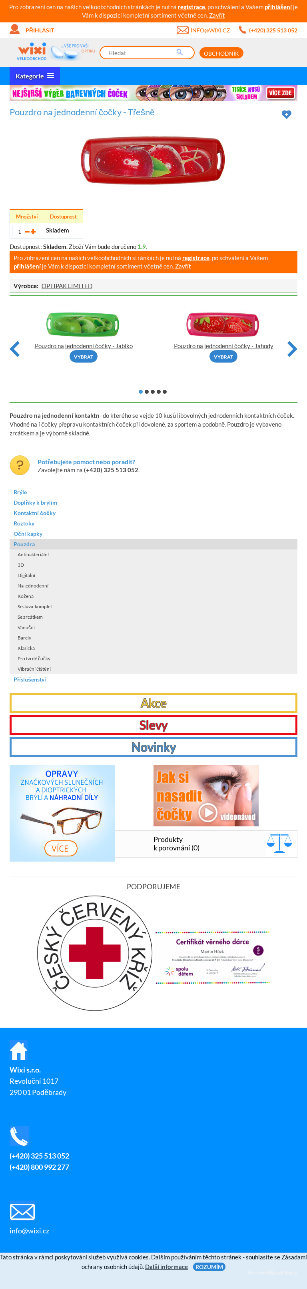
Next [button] (292, 349)
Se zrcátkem (30, 617)
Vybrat (83, 357)
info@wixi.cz (210, 30)
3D (21, 565)
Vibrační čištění (34, 669)
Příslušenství (30, 679)
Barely (24, 638)
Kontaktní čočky (35, 512)
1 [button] (141, 392)
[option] (153, 93)
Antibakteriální (33, 554)
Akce (154, 703)
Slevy (153, 725)
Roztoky (24, 523)
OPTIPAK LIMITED (67, 285)
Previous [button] (15, 349)
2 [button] (147, 392)
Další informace (166, 1266)
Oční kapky (28, 533)
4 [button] (159, 392)
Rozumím (209, 1266)
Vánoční (26, 627)
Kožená (26, 596)
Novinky (154, 747)
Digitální (26, 575)
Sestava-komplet (35, 606)
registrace (191, 6)
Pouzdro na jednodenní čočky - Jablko (84, 345)
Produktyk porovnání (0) (176, 843)
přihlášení (278, 6)
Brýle (20, 492)
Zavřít (217, 15)
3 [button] (153, 392)
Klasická (26, 648)
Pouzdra (24, 544)
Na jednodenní (33, 586)
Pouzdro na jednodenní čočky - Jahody (223, 345)
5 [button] (165, 392)
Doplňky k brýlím (35, 502)
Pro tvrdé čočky (34, 659)
